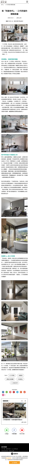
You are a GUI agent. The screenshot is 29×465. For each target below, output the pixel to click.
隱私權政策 (8, 458)
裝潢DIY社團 (11, 450)
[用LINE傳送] (7, 392)
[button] (25, 401)
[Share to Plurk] (21, 392)
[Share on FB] (3, 392)
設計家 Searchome (3, 2)
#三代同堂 (11, 375)
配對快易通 (8, 449)
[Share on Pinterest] (14, 392)
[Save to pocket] (10, 392)
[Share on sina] (24, 392)
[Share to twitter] (17, 392)
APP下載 (3, 449)
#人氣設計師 (14, 383)
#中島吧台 (20, 379)
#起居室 (21, 375)
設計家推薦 (4, 447)
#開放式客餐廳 (9, 379)
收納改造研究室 (4, 450)
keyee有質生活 (14, 449)
